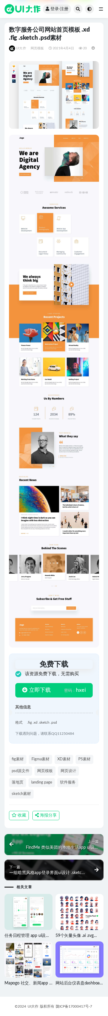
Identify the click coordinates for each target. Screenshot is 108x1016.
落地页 (17, 782)
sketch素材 (21, 794)
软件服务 (68, 782)
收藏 (21, 815)
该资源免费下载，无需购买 (52, 674)
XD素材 (63, 759)
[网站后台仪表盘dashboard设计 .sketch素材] (80, 959)
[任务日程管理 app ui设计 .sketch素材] (28, 912)
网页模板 (37, 48)
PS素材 (84, 759)
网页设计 (68, 771)
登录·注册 (59, 9)
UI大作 (21, 48)
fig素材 (18, 759)
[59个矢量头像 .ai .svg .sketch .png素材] (80, 919)
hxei (75, 690)
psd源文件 (20, 771)
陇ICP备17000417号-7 (74, 1006)
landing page (41, 782)
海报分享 (48, 815)
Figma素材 (41, 759)
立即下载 (39, 690)
